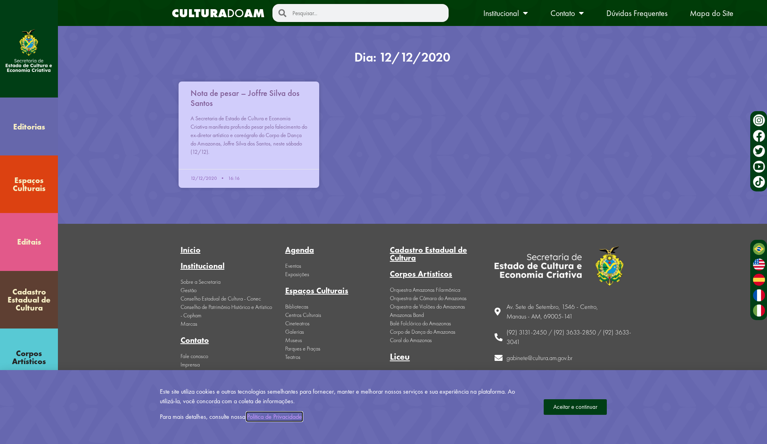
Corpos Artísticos (29, 357)
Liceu (400, 356)
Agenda (299, 250)
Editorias (29, 126)
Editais (29, 242)
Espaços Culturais (29, 184)
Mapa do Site (711, 13)
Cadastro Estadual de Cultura (29, 300)
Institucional (501, 13)
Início (191, 250)
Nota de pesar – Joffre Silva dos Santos (245, 98)
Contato (562, 13)
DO (218, 13)
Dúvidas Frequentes (637, 13)
